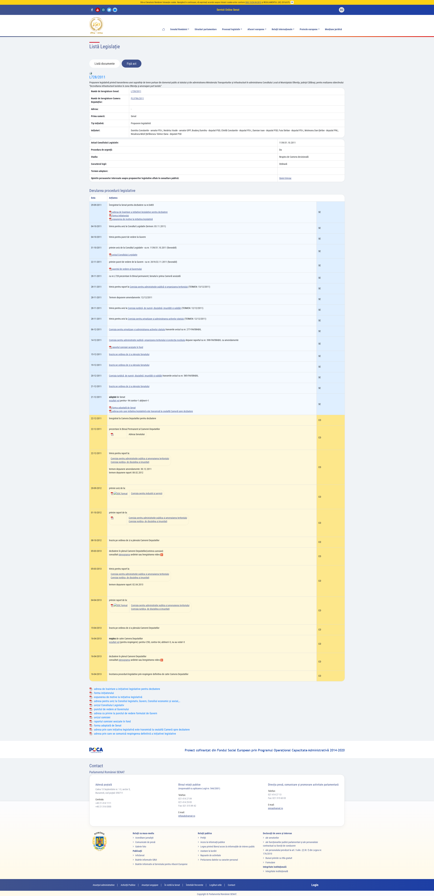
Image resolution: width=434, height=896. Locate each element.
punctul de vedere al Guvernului (127, 269)
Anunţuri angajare (150, 885)
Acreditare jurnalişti (144, 837)
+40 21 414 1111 (103, 803)
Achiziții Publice (128, 885)
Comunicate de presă (145, 842)
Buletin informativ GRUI (146, 859)
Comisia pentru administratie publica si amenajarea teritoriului (140, 458)
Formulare (270, 862)
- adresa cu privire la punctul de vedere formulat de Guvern (124, 713)
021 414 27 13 (274, 794)
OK (292, 2)
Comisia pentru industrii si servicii (146, 493)
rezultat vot (114, 400)
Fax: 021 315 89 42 (187, 805)
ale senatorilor (272, 837)
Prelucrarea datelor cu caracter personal (219, 859)
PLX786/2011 (137, 98)
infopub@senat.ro (186, 816)
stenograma (124, 554)
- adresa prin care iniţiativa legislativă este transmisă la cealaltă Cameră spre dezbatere (141, 729)
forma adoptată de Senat (124, 407)
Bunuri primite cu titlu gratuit (278, 858)
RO (341, 10)
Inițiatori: (95, 130)
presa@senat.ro (275, 808)
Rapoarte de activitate (210, 855)
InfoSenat (139, 855)
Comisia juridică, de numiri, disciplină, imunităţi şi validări (154, 308)
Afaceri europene (256, 29)
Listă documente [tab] (105, 63)
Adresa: (94, 109)
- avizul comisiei (101, 717)
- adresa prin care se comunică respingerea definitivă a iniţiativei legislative (134, 733)
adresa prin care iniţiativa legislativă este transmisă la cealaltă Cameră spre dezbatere (152, 411)
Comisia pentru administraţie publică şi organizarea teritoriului (159, 286)
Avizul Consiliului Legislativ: (105, 142)
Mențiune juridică (333, 29)
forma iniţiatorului (120, 215)
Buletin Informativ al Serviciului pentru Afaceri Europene (161, 864)
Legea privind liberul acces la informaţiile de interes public (227, 846)
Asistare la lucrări (208, 851)
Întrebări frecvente (194, 885)
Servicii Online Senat (228, 9)
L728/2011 (97, 77)
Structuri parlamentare (206, 29)
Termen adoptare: (99, 171)
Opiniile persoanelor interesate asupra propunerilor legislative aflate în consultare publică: (135, 178)
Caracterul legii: (99, 164)
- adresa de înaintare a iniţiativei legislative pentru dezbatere (126, 689)
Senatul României (178, 29)
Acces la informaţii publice (212, 842)
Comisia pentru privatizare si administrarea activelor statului (156, 318)
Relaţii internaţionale (282, 29)
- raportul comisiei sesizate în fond (111, 721)
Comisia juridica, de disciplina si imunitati (130, 462)
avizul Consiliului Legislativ (124, 254)
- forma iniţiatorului (103, 693)
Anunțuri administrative (104, 885)
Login (314, 885)
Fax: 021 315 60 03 (277, 798)
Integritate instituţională (276, 871)
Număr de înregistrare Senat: (105, 91)
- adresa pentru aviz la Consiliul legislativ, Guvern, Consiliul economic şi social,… (136, 701)
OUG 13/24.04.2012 (253, 2)
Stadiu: (94, 156)
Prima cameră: (98, 116)
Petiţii (203, 837)
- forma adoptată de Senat (106, 725)
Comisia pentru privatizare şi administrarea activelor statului (137, 329)
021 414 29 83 (185, 802)
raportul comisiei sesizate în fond (127, 347)
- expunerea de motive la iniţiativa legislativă (117, 697)
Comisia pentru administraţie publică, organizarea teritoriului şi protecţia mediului (147, 340)
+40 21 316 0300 (103, 806)
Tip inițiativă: (97, 123)
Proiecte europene (309, 29)
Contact (231, 885)
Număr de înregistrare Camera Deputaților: (105, 100)
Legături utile (215, 885)
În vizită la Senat (172, 885)
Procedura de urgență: (102, 149)
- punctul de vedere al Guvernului (110, 709)
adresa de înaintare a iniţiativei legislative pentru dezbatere (140, 212)
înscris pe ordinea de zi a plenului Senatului (129, 354)
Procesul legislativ (231, 29)
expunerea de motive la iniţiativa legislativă (132, 219)
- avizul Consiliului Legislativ (108, 705)
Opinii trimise (285, 178)
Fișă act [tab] (131, 63)
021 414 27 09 (185, 798)
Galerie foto (140, 846)
